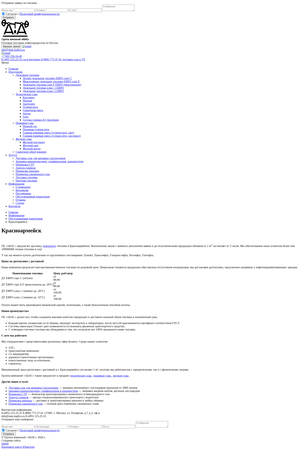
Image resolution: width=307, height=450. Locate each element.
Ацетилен (29, 103)
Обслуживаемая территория (33, 196)
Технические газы (26, 94)
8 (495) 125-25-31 (20, 59)
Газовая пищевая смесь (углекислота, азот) (48, 132)
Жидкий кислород (34, 142)
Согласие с (33, 13)
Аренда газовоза (26, 167)
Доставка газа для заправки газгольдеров (40, 158)
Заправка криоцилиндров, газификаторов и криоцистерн (43, 390)
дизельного (49, 245)
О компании (23, 186)
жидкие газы (121, 375)
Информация (16, 183)
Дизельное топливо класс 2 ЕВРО (43, 91)
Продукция (15, 71)
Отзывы (20, 199)
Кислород (29, 97)
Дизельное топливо (27, 75)
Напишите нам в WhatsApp (17, 446)
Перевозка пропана (27, 171)
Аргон (27, 113)
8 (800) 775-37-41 (63, 59)
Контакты (14, 206)
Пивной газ (30, 126)
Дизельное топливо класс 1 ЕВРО (43, 87)
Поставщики (23, 193)
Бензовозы (22, 190)
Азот (26, 116)
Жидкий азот (31, 145)
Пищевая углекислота (36, 129)
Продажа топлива (26, 180)
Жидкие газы (24, 139)
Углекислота (30, 107)
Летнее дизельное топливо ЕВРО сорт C (47, 78)
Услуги (13, 155)
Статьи (20, 202)
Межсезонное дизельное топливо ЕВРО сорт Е (51, 81)
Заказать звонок (11, 46)
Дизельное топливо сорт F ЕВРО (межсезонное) (52, 84)
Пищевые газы (25, 123)
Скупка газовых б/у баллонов (41, 119)
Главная (13, 68)
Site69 (5, 443)
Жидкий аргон (32, 148)
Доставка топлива (26, 177)
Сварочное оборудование (31, 151)
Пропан (27, 100)
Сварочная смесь (33, 110)
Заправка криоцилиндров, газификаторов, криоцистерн (50, 161)
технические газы (81, 375)
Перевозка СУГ (25, 164)
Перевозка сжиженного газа (33, 174)
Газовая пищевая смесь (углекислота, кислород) (52, 135)
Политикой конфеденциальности (40, 13)
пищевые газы (102, 375)
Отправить (8, 17)
